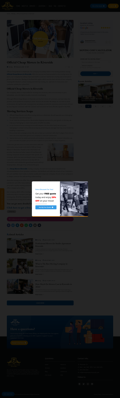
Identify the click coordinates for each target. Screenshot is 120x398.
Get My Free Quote (45, 207)
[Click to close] (86, 183)
